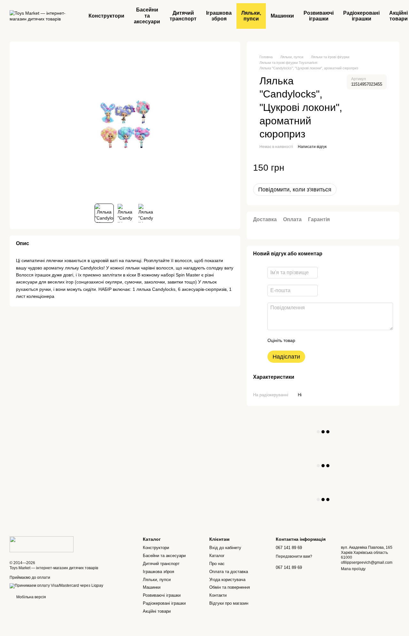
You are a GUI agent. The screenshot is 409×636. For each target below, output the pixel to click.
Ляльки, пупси (251, 15)
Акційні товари (157, 611)
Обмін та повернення (229, 587)
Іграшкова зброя (219, 15)
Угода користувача (227, 579)
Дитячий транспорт (183, 15)
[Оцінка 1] (306, 340)
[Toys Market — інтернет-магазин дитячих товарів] (41, 544)
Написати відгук (312, 146)
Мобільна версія (30, 597)
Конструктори (106, 16)
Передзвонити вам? (294, 556)
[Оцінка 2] (316, 340)
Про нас (217, 563)
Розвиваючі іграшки (319, 15)
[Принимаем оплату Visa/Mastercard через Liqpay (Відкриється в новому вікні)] (56, 586)
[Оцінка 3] (326, 340)
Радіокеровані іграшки (361, 15)
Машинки (282, 16)
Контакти (218, 595)
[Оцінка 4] (336, 340)
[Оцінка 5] (347, 340)
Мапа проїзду (353, 569)
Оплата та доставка (228, 571)
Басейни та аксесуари (147, 15)
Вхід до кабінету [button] (225, 547)
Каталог (217, 555)
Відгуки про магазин (228, 603)
